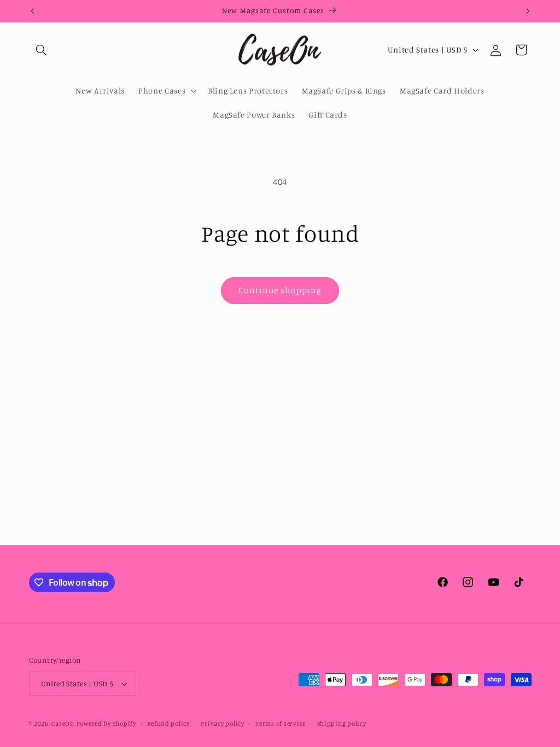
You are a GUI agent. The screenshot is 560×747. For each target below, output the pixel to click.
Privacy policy (222, 723)
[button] (41, 49)
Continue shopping (280, 290)
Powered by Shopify (106, 723)
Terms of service (280, 723)
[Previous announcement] (32, 11)
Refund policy (168, 723)
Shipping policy (341, 723)
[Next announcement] (528, 11)
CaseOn (62, 723)
